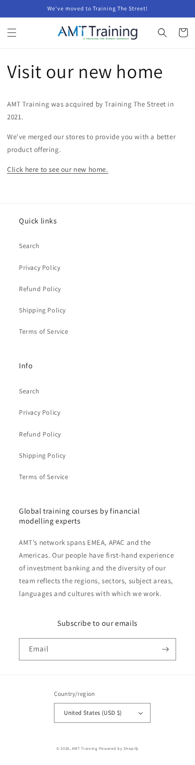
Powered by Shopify (119, 748)
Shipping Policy (42, 310)
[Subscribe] (165, 649)
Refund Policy (40, 289)
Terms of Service (44, 331)
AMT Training (84, 748)
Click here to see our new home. (57, 169)
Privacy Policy (39, 267)
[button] (11, 32)
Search (29, 245)
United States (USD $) (93, 713)
